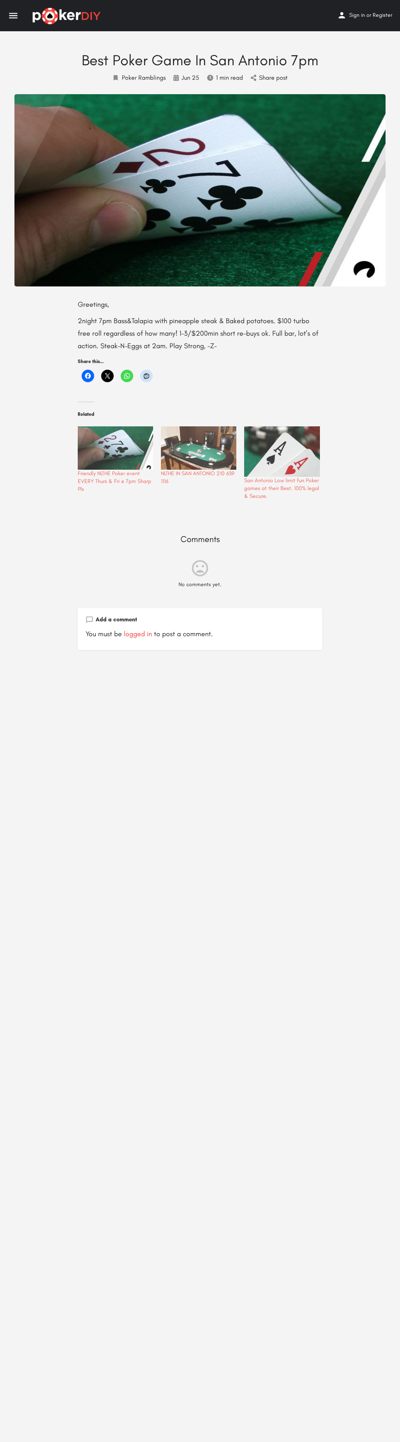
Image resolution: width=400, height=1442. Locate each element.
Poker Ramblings (144, 77)
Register (382, 15)
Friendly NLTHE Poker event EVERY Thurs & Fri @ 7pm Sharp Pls (114, 481)
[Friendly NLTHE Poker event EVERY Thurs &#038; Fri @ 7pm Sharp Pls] (115, 448)
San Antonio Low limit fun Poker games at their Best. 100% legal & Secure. (281, 488)
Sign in (357, 15)
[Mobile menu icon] (13, 16)
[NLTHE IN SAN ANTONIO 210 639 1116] (198, 448)
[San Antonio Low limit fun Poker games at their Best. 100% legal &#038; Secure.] (282, 451)
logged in (138, 634)
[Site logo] (67, 16)
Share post (273, 77)
